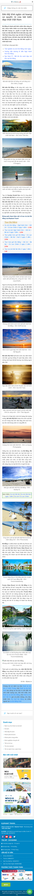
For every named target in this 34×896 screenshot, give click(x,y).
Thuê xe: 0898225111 (8, 858)
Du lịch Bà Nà (14, 494)
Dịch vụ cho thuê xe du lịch (13, 726)
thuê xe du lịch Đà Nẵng (11, 695)
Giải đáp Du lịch (10, 731)
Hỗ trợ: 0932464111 (8, 856)
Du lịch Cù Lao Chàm (21, 496)
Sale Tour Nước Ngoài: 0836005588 (12, 863)
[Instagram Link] (10, 837)
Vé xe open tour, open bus (13, 749)
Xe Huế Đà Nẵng (17, 699)
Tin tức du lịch (9, 746)
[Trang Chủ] (16, 2)
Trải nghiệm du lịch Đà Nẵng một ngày (18, 49)
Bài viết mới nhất (10, 755)
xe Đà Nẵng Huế (15, 701)
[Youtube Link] (7, 837)
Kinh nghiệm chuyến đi (12, 740)
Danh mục (7, 722)
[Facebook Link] (2, 837)
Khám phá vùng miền (11, 737)
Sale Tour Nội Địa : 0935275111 (11, 861)
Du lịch (7, 729)
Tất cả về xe (8, 743)
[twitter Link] (14, 837)
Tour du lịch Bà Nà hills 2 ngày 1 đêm (18, 249)
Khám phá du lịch (10, 734)
